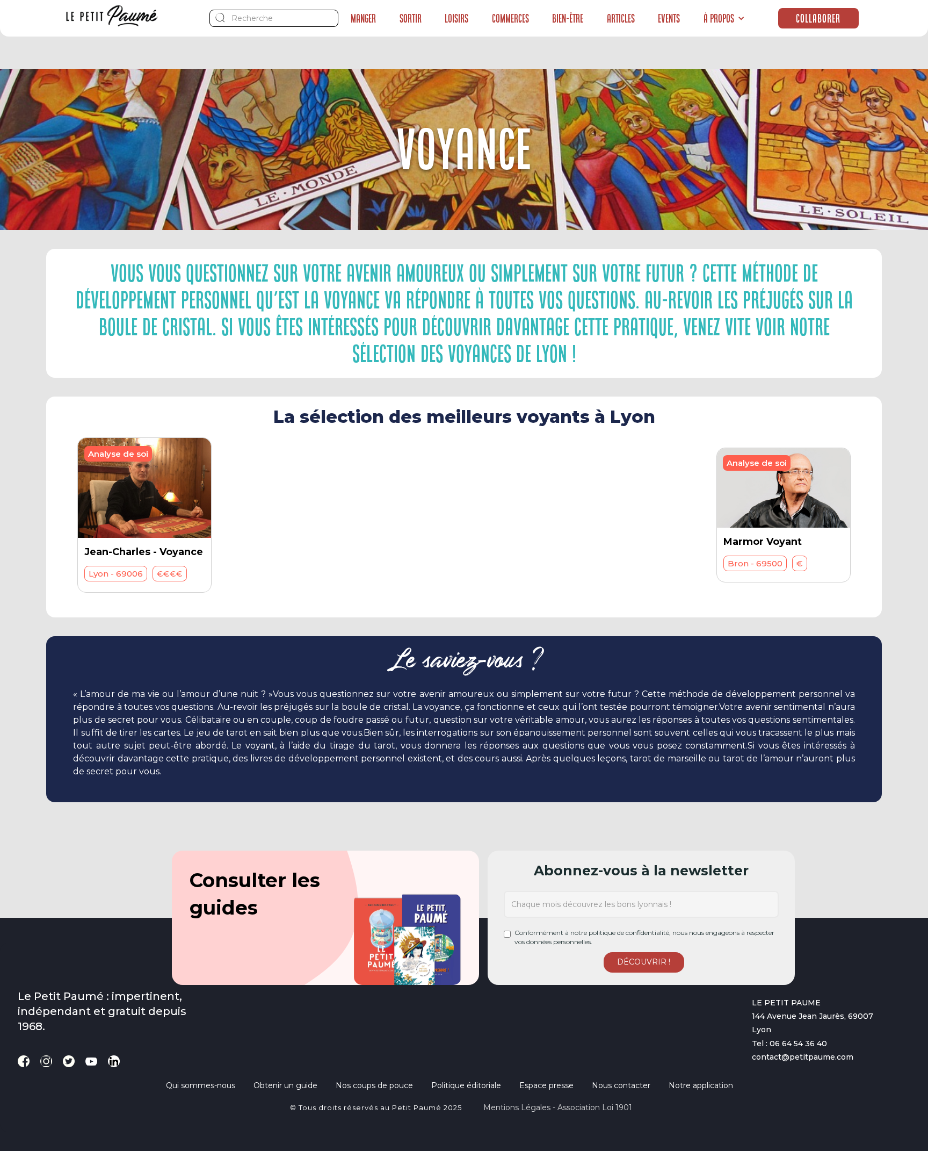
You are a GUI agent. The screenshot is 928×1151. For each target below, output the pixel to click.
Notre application (701, 1085)
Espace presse (546, 1085)
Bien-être (567, 18)
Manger (363, 18)
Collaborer (818, 18)
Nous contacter (621, 1085)
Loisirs (456, 18)
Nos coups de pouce (374, 1085)
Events (669, 18)
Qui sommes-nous (200, 1085)
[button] (724, 18)
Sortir (411, 18)
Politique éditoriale (466, 1085)
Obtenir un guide (285, 1085)
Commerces (510, 18)
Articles (621, 18)
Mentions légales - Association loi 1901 (557, 1107)
